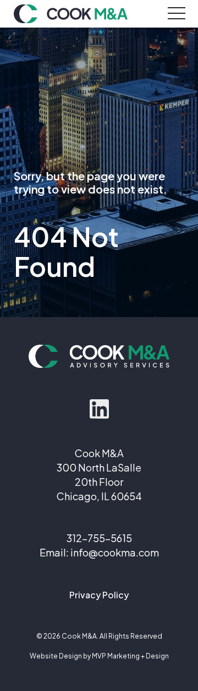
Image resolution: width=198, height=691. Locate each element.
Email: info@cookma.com (99, 552)
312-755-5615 (99, 538)
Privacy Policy (99, 595)
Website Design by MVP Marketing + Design (99, 656)
